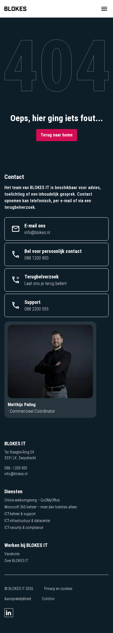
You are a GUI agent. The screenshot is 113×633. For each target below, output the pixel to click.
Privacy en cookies (58, 588)
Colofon (48, 599)
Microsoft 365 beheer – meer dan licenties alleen (40, 507)
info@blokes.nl (15, 474)
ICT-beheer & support (20, 514)
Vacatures (12, 554)
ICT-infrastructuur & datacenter (27, 520)
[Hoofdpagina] (15, 9)
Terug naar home (57, 135)
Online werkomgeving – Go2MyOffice (32, 500)
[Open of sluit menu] (104, 8)
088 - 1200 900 (15, 468)
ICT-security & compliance (23, 527)
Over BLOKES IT (16, 560)
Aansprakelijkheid (17, 599)
